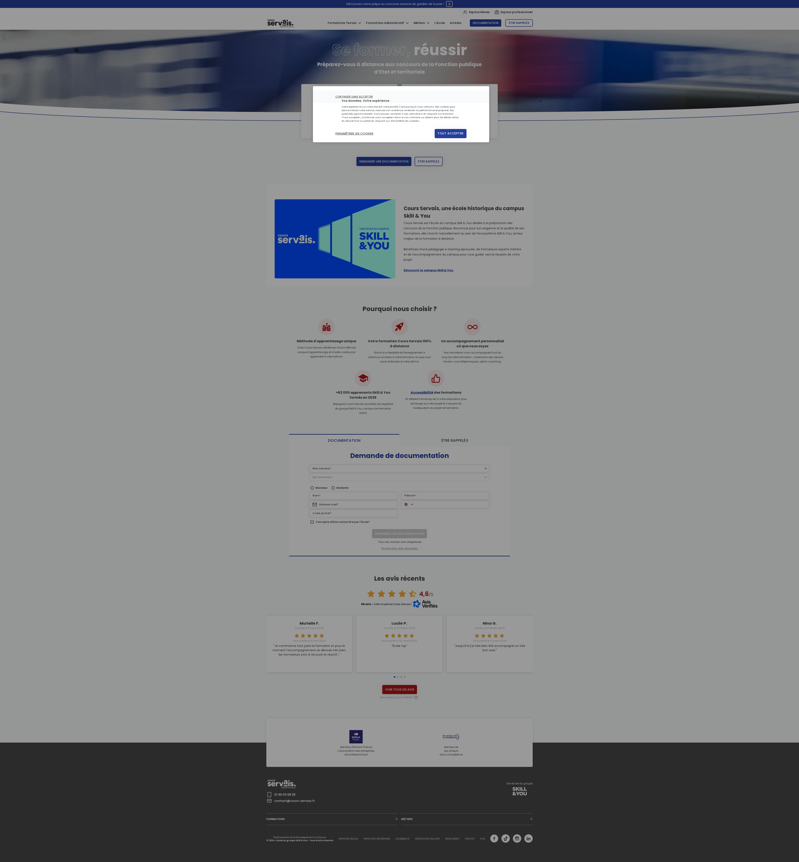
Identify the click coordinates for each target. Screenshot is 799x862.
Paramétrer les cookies (354, 133)
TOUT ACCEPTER (451, 133)
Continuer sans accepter (354, 96)
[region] (401, 114)
